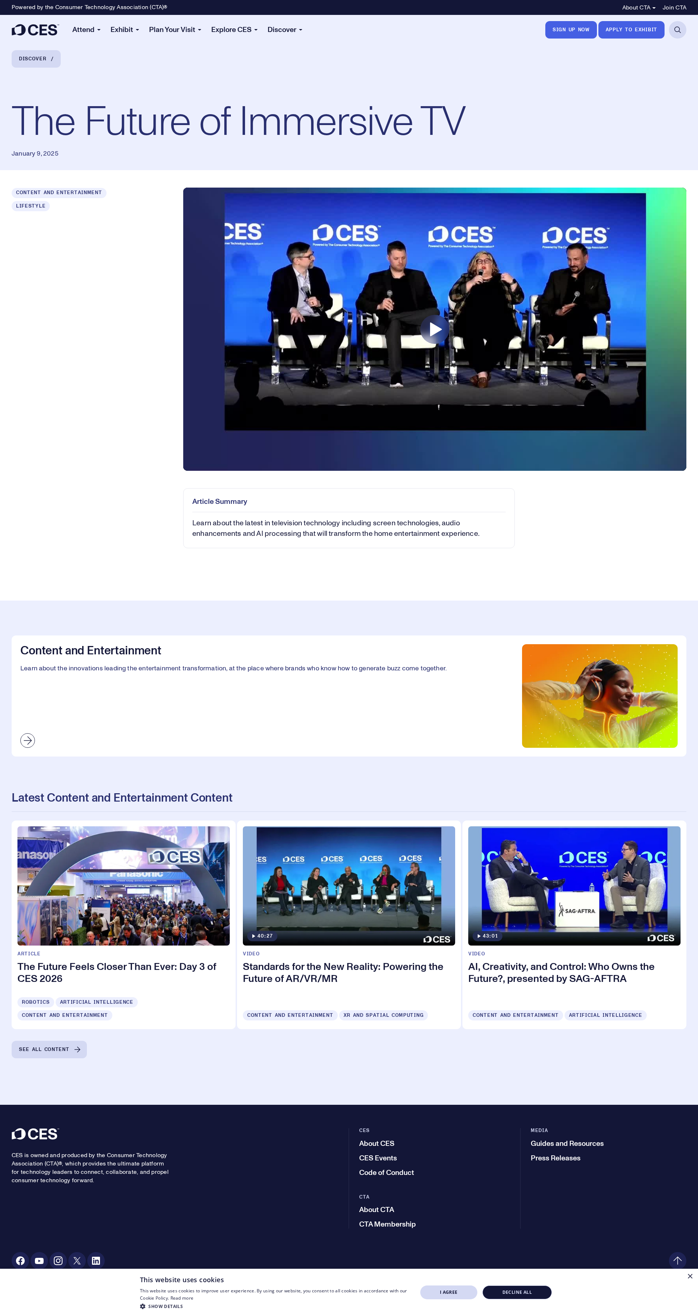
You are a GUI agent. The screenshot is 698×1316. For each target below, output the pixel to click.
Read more (182, 1298)
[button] (274, 1306)
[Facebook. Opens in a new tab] (20, 1260)
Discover (33, 58)
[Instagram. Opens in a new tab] (58, 1260)
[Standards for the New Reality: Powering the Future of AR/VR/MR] (349, 925)
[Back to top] (677, 1260)
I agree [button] (449, 1292)
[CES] (35, 30)
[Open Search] (677, 30)
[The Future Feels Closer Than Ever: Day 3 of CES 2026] (124, 925)
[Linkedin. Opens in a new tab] (96, 1260)
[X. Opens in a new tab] (77, 1260)
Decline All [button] (517, 1292)
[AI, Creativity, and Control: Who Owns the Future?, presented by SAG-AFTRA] (574, 925)
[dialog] (349, 1292)
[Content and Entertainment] (349, 696)
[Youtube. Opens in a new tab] (39, 1260)
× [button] (690, 1276)
